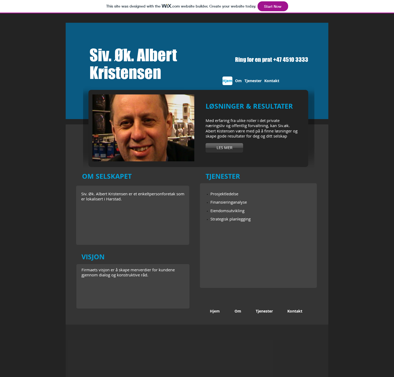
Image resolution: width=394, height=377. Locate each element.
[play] (183, 157)
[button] (143, 127)
